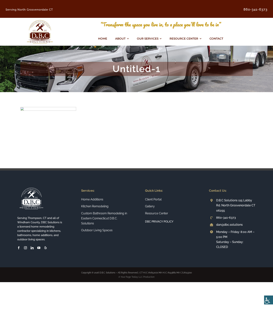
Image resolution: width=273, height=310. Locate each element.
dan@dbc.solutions (229, 224)
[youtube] (38, 247)
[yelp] (45, 247)
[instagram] (25, 247)
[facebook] (18, 247)
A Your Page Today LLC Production (136, 277)
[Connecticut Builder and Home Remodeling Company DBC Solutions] (40, 19)
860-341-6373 (226, 217)
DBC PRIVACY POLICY (159, 221)
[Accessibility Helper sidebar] (268, 300)
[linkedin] (32, 247)
